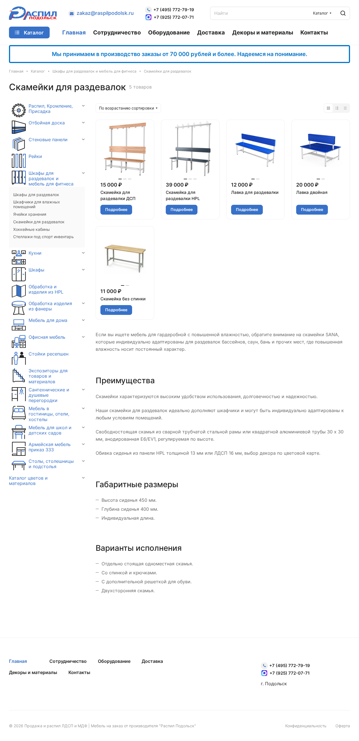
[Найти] (343, 13)
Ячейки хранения (29, 214)
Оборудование (114, 661)
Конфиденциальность (305, 725)
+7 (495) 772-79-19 (173, 9)
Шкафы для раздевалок (36, 194)
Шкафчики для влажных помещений (36, 204)
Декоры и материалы (33, 672)
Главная (18, 661)
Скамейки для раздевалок (39, 222)
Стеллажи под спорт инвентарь (43, 236)
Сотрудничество (68, 661)
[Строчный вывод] (337, 108)
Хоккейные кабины (31, 229)
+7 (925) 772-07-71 (174, 17)
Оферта (342, 725)
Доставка (152, 661)
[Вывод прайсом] (345, 108)
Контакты (79, 672)
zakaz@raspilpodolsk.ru (105, 13)
